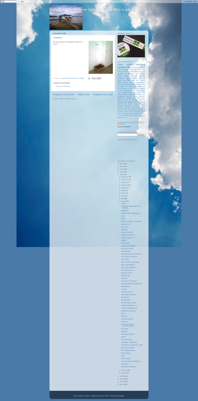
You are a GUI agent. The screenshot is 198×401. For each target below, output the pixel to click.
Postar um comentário (63, 86)
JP (123, 72)
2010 (122, 376)
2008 (122, 381)
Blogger (121, 396)
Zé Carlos (128, 104)
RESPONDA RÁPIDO (128, 334)
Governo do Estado (134, 92)
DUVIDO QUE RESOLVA (129, 308)
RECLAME (124, 329)
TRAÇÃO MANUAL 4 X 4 (129, 305)
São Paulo (121, 84)
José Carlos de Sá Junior (70, 78)
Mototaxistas (125, 113)
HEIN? (123, 216)
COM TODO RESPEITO (129, 267)
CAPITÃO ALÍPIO (126, 273)
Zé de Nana (133, 100)
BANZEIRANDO (125, 127)
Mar (129, 67)
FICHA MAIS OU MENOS (129, 257)
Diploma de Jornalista (125, 98)
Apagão (129, 102)
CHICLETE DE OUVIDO (129, 281)
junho (123, 193)
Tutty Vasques (139, 104)
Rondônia (134, 72)
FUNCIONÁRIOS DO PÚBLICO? (131, 284)
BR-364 (132, 90)
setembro (124, 185)
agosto (123, 188)
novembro (124, 179)
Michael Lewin (123, 100)
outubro (124, 182)
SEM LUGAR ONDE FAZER (130, 262)
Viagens (131, 82)
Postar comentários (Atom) (67, 99)
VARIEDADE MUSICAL (128, 311)
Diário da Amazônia (126, 80)
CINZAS (123, 240)
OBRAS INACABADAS (128, 246)
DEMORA (124, 331)
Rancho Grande (130, 84)
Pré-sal (122, 111)
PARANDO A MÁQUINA (128, 367)
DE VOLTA (124, 322)
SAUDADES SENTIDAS (128, 295)
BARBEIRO (124, 211)
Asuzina (125, 69)
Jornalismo (139, 84)
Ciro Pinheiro (136, 106)
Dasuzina (126, 90)
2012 (122, 172)
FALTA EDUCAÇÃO (127, 248)
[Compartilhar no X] (96, 78)
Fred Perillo (137, 98)
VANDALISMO (125, 251)
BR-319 (120, 104)
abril (123, 198)
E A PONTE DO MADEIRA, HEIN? (132, 345)
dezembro (124, 177)
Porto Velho (125, 64)
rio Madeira (129, 74)
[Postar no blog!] (94, 78)
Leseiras (135, 67)
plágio (126, 115)
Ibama (135, 96)
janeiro (123, 373)
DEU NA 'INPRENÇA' (128, 348)
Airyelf (107, 396)
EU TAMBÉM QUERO (128, 350)
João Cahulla (122, 92)
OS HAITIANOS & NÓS (128, 303)
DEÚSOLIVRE (125, 275)
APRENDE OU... (126, 224)
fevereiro (124, 370)
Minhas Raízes (132, 110)
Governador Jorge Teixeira (132, 108)
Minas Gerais (123, 82)
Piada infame (140, 90)
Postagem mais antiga (103, 94)
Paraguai (127, 106)
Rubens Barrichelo (135, 113)
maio (123, 196)
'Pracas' (128, 72)
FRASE (123, 203)
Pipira (128, 78)
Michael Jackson (134, 115)
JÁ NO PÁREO (126, 358)
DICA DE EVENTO (127, 292)
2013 (122, 169)
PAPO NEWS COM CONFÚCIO (131, 254)
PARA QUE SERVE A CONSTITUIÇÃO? (127, 325)
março (123, 201)
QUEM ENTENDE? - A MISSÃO (131, 221)
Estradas (120, 106)
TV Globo (129, 86)
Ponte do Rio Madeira (131, 88)
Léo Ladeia (140, 74)
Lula (135, 86)
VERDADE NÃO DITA (128, 235)
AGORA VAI (125, 364)
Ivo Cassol (140, 80)
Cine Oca (142, 115)
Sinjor (143, 98)
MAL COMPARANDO (128, 265)
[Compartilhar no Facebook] (98, 78)
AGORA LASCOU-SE (128, 238)
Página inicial (84, 94)
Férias (120, 76)
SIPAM (143, 106)
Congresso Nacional (125, 96)
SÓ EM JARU (125, 243)
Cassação (120, 108)
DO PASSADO (125, 300)
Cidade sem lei (138, 78)
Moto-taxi (142, 96)
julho (123, 190)
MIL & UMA (124, 227)
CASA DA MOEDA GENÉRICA (130, 361)
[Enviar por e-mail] (92, 78)
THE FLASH (125, 259)
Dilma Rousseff (130, 76)
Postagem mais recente (63, 94)
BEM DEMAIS (125, 286)
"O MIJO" (124, 289)
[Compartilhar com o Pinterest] (100, 78)
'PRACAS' (124, 278)
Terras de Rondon (129, 111)
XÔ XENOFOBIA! (126, 339)
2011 (121, 174)
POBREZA (124, 229)
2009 (122, 379)
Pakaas (130, 94)
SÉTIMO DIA (125, 297)
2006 (122, 384)
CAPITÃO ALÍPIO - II (127, 270)
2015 (122, 163)
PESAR (123, 219)
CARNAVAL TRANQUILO (129, 342)
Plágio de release (122, 117)
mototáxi (125, 110)
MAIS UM (124, 316)
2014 (122, 166)
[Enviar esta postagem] (88, 78)
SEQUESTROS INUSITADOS (130, 213)
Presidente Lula (139, 94)
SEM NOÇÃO (125, 353)
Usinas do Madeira (138, 102)
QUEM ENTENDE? (127, 232)
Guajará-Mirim (140, 82)
